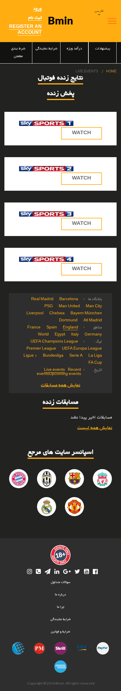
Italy (75, 335)
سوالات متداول (60, 582)
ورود (37, 8)
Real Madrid (42, 300)
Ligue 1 (30, 356)
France (34, 328)
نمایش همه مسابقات (60, 385)
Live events (54, 370)
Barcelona (68, 300)
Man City (94, 307)
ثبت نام (35, 18)
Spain (51, 328)
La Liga (95, 356)
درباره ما (60, 595)
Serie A (76, 356)
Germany (93, 335)
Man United (69, 307)
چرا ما (60, 607)
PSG (48, 307)
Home (111, 72)
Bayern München (86, 314)
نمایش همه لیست (94, 428)
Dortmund (68, 321)
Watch (81, 133)
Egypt (60, 335)
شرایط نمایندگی (46, 49)
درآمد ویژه (74, 49)
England (70, 328)
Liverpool (34, 314)
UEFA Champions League (54, 342)
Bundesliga (53, 356)
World (43, 335)
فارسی (99, 11)
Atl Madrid (92, 321)
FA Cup (95, 363)
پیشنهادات (102, 49)
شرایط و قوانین (60, 632)
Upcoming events (65, 374)
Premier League (41, 349)
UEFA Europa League (82, 349)
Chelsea (57, 314)
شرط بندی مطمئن (18, 52)
